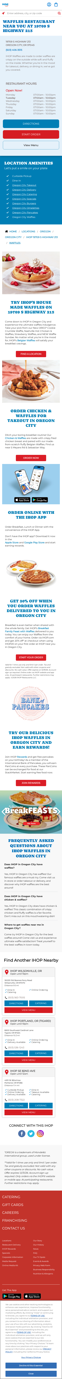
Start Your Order (31, 657)
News (35, 1249)
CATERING (11, 1197)
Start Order (31, 134)
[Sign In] (49, 4)
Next (58, 812)
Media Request (9, 1261)
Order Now (31, 458)
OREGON (45, 231)
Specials (6, 1253)
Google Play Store (34, 542)
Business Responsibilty (44, 1269)
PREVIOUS (3, 812)
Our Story (37, 1240)
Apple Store (12, 542)
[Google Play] (11, 1296)
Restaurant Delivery (11, 1245)
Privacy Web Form (41, 1265)
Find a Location (31, 354)
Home (13, 231)
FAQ (35, 1253)
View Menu (31, 145)
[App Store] (32, 1296)
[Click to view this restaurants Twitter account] (31, 1133)
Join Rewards (31, 783)
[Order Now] (56, 4)
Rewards (22, 757)
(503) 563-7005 (16, 997)
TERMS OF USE (38, 1315)
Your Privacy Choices (31, 1357)
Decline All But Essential (31, 1365)
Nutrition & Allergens (43, 1273)
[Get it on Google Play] (40, 499)
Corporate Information (12, 1257)
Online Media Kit (10, 1265)
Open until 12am (19, 1073)
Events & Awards (41, 1261)
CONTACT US (13, 1228)
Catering (41, 1003)
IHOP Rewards (9, 1249)
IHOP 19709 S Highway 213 (42, 237)
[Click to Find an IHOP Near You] (3, 13)
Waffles (14, 243)
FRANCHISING (14, 1220)
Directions (31, 123)
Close (31, 1373)
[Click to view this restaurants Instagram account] (40, 1133)
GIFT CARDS (12, 1205)
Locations (29, 231)
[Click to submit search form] (58, 13)
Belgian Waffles (26, 340)
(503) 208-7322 (16, 1099)
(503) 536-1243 (16, 1047)
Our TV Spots (39, 1257)
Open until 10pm (19, 973)
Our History (38, 1245)
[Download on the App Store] (22, 499)
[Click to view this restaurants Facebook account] (21, 1133)
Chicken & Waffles (15, 438)
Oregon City (13, 237)
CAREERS (10, 1213)
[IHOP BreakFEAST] (31, 811)
